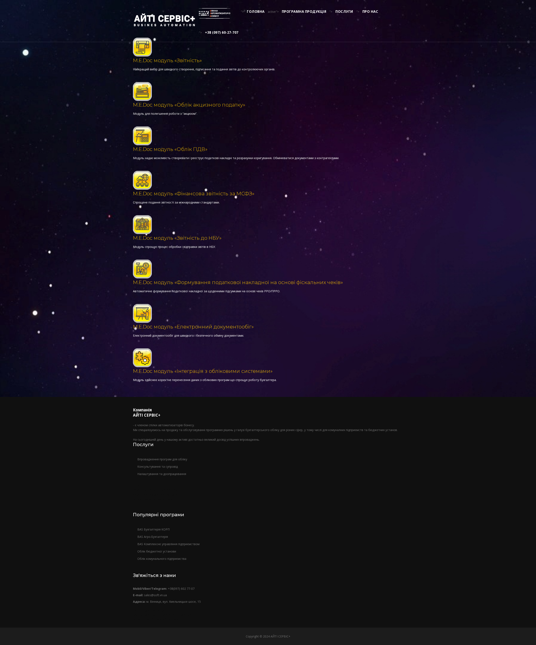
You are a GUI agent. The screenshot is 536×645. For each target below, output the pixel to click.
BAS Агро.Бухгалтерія (152, 537)
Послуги (344, 11)
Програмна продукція (304, 11)
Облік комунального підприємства (161, 559)
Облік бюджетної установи (156, 551)
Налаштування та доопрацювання (161, 474)
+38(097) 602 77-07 (164, 589)
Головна (256, 11)
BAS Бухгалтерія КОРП (153, 529)
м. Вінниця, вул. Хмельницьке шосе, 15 (167, 602)
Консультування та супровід (157, 467)
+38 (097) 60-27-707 (221, 32)
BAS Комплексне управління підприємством (168, 544)
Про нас (370, 11)
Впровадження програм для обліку (162, 459)
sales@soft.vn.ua (150, 595)
